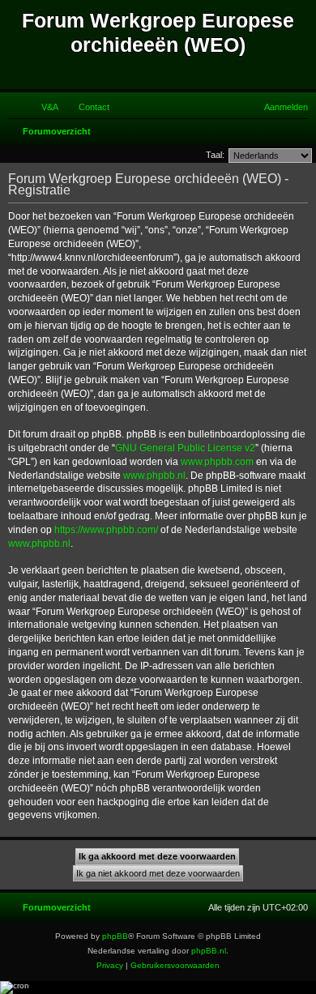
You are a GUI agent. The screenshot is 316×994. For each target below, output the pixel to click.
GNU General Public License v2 (185, 448)
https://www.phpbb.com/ (106, 529)
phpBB (115, 936)
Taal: (215, 155)
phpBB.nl (208, 950)
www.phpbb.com (217, 461)
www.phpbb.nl (154, 475)
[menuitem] (42, 107)
